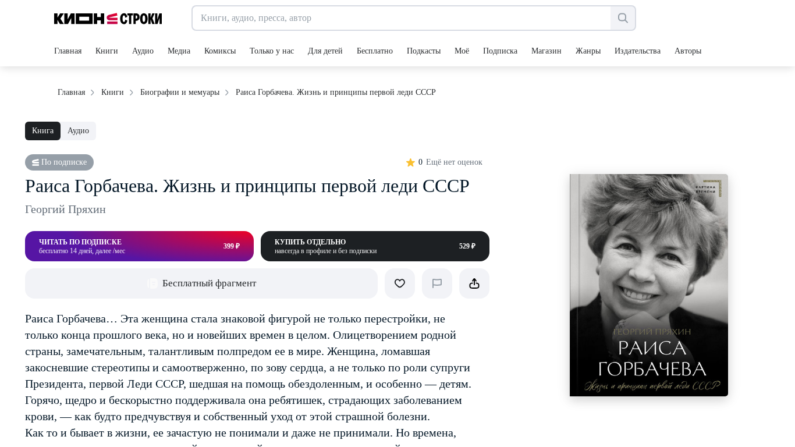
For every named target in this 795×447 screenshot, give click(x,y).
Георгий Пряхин (65, 209)
